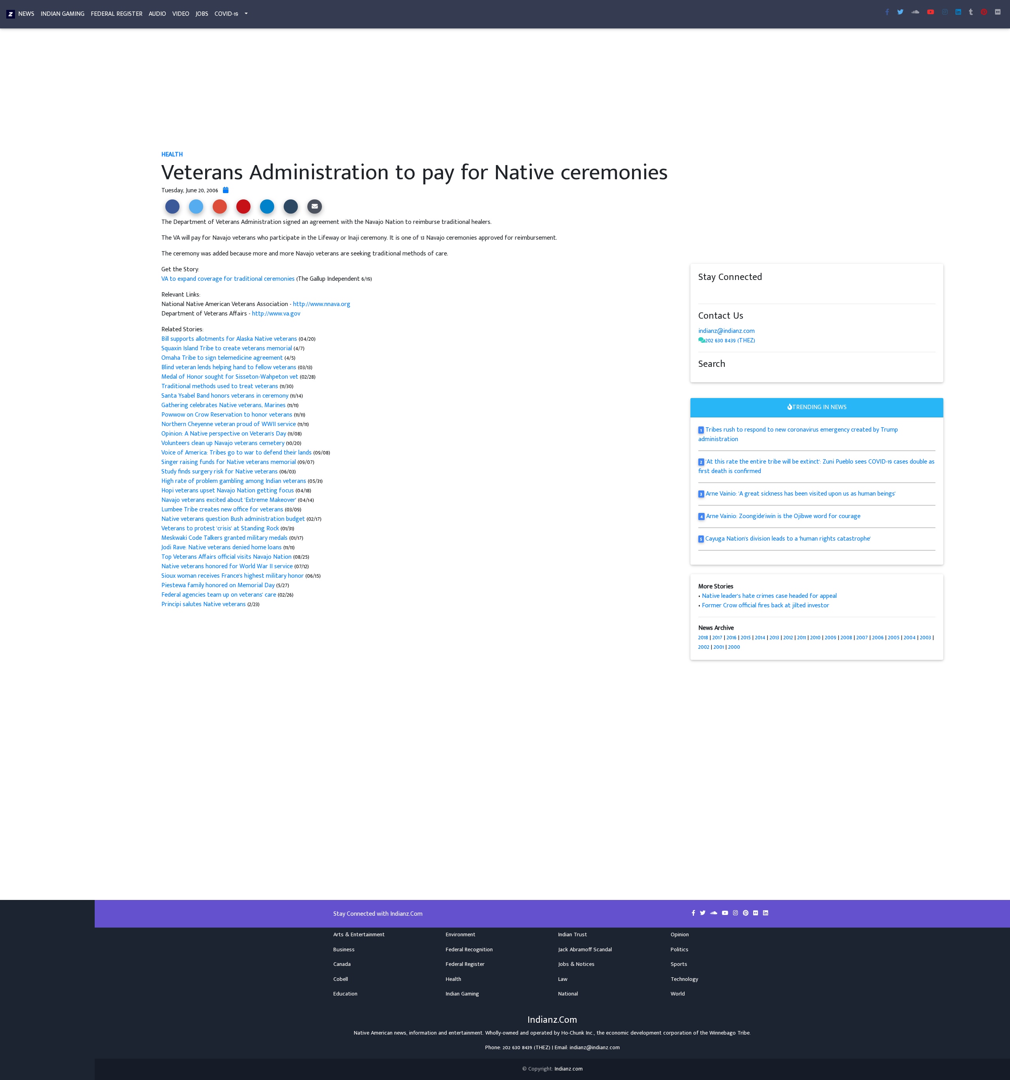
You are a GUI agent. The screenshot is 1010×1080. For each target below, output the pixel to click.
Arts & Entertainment (359, 934)
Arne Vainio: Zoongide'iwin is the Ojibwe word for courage (783, 516)
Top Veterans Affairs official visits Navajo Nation (226, 557)
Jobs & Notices (576, 964)
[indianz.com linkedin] (958, 13)
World (678, 994)
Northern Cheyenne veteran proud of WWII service (229, 424)
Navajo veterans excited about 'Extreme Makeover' (228, 500)
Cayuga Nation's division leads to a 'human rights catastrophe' (788, 538)
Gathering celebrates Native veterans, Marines (224, 405)
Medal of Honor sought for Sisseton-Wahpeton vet (229, 377)
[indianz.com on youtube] (930, 13)
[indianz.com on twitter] (710, 292)
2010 (815, 637)
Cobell (340, 979)
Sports (679, 964)
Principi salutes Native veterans (203, 604)
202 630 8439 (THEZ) (730, 340)
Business (344, 949)
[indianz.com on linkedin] (765, 292)
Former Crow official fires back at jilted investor (765, 605)
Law (562, 979)
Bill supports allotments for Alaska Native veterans (229, 339)
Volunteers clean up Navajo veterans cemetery (222, 443)
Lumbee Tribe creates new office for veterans (222, 509)
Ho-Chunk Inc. (577, 1033)
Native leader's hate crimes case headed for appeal (769, 596)
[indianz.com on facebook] (702, 292)
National (568, 994)
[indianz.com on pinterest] (742, 292)
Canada (342, 964)
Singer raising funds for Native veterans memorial (228, 462)
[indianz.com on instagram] (757, 292)
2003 (925, 637)
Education (345, 994)
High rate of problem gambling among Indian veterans (233, 481)
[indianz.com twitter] (900, 13)
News (26, 14)
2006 (878, 637)
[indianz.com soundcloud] (915, 13)
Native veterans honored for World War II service (227, 566)
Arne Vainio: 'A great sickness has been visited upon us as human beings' (801, 493)
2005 (894, 637)
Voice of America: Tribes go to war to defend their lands (236, 452)
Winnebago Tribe (729, 1033)
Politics (679, 949)
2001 (719, 647)
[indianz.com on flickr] (998, 13)
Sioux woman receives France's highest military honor (232, 576)
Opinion (680, 934)
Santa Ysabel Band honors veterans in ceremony (225, 396)
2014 (760, 637)
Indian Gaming (62, 14)
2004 (910, 637)
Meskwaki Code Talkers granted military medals (224, 538)
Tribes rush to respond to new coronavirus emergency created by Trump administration (798, 434)
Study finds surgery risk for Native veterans (219, 471)
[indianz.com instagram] (945, 13)
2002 (703, 647)
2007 (862, 637)
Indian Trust (572, 934)
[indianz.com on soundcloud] (718, 292)
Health (453, 979)
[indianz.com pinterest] (984, 13)
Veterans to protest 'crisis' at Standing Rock (220, 528)
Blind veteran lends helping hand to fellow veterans (228, 367)
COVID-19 (226, 14)
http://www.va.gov (276, 313)
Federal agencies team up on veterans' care (218, 595)
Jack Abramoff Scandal (585, 949)
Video (180, 14)
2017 (717, 637)
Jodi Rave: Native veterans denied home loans (221, 547)
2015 (746, 637)
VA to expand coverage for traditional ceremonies (228, 279)
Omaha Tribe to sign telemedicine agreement (222, 358)
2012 (788, 637)
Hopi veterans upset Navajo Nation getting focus (227, 490)
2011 (801, 637)
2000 (734, 647)
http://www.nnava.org (321, 304)
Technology (684, 979)
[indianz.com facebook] (887, 13)
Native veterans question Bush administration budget (233, 519)
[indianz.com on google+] (726, 292)
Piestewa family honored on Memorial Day (218, 585)
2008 (846, 637)
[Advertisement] (398, 90)
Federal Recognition (469, 949)
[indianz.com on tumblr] (971, 13)
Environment (460, 934)
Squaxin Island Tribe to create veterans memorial (227, 348)
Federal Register (116, 14)
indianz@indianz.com (726, 331)
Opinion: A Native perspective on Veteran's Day (223, 433)
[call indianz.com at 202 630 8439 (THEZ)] (701, 340)
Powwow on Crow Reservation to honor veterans (227, 414)
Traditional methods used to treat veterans (219, 386)
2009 (830, 637)
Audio (157, 14)
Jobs (202, 14)
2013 (774, 637)
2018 (703, 637)
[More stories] (225, 190)
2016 (732, 637)
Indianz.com (569, 1069)
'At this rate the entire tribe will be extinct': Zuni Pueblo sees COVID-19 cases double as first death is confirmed (816, 466)
